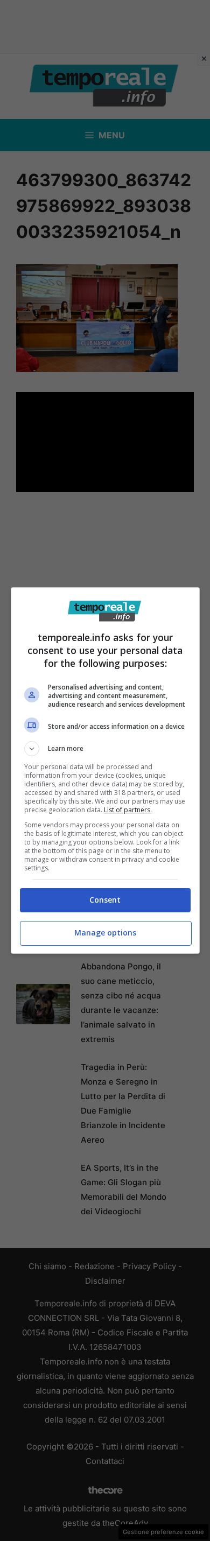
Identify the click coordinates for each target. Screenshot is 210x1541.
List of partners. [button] (128, 809)
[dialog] (105, 770)
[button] (105, 748)
